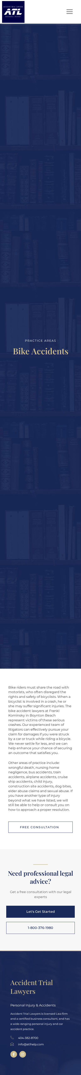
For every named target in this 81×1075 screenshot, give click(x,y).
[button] (69, 11)
